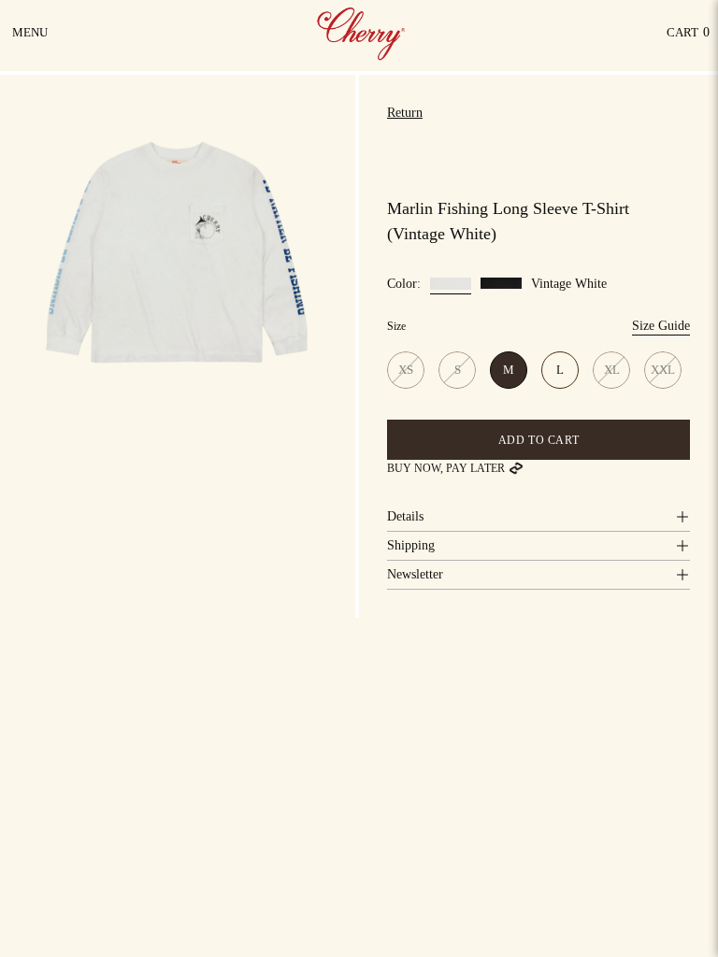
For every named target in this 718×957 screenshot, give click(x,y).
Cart (688, 37)
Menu (31, 39)
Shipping (411, 545)
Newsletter (415, 574)
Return (405, 113)
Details (405, 516)
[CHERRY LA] (362, 33)
